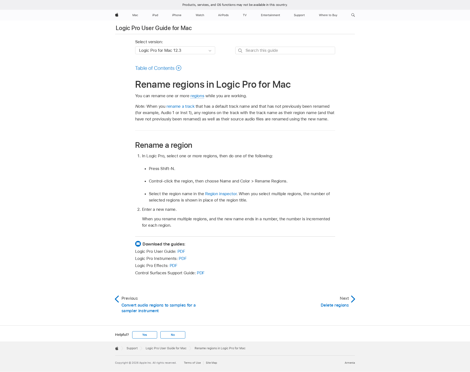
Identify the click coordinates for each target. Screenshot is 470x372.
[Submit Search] (240, 50)
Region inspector (220, 193)
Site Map (211, 362)
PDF (181, 251)
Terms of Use (192, 362)
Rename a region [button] (163, 144)
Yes (144, 335)
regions (197, 95)
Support (132, 348)
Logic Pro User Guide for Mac (154, 28)
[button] (353, 15)
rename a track (180, 106)
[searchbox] (285, 50)
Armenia (350, 362)
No (173, 335)
